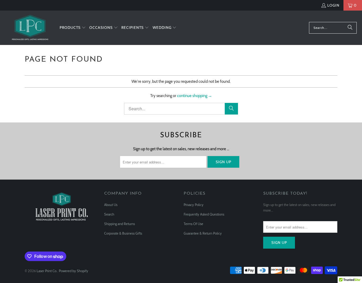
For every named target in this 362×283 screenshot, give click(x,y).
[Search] (350, 28)
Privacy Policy (194, 205)
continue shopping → (194, 95)
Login (333, 5)
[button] (73, 27)
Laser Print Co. (47, 271)
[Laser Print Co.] (29, 27)
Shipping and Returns (119, 224)
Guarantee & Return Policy (203, 233)
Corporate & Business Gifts (123, 233)
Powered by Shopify (73, 271)
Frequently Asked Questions (204, 214)
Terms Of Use (193, 224)
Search (109, 214)
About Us (110, 205)
